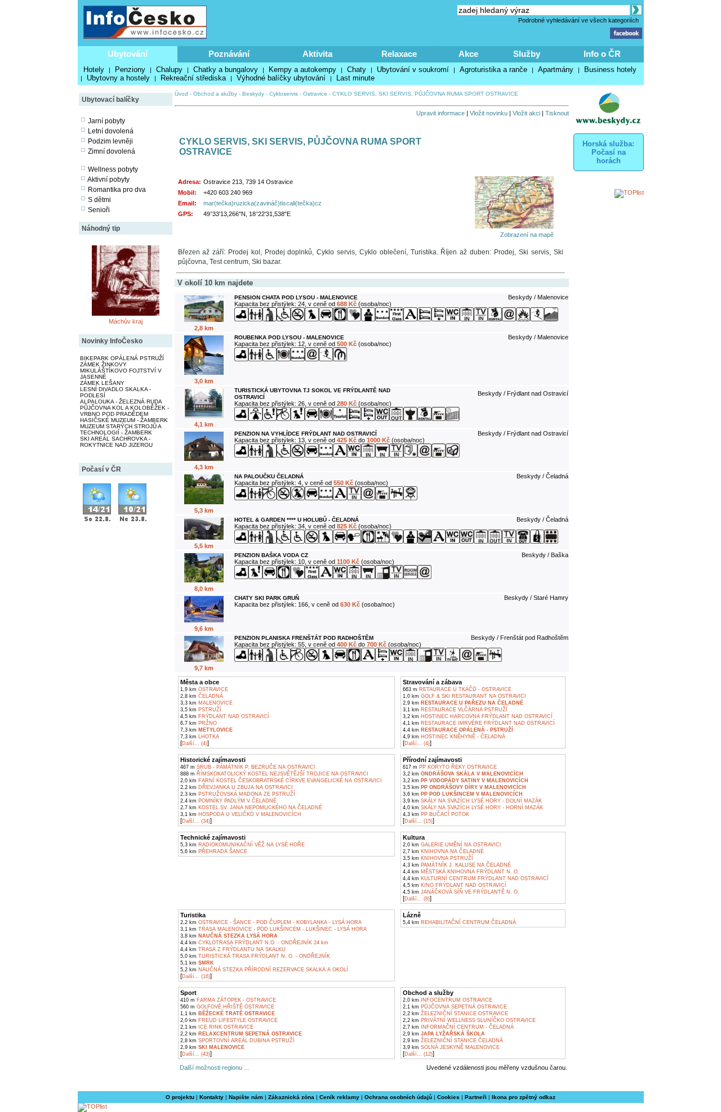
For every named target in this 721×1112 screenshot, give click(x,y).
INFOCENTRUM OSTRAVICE (447, 1000)
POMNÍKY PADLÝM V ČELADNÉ (228, 801)
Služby (526, 54)
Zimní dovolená (111, 151)
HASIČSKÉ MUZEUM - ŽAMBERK (124, 420)
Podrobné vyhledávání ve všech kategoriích (578, 20)
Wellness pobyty (113, 169)
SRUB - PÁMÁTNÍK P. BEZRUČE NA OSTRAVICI (247, 767)
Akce (468, 54)
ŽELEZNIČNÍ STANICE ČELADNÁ (453, 1040)
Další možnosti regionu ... (212, 1067)
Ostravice (315, 94)
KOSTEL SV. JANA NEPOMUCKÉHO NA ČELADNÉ (251, 807)
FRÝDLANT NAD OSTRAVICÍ (224, 716)
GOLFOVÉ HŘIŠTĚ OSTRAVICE (227, 1007)
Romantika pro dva (117, 190)
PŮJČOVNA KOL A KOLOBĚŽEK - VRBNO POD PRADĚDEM (124, 411)
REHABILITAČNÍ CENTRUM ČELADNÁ (459, 922)
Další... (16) (196, 976)
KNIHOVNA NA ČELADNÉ (443, 851)
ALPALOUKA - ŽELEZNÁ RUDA (121, 401)
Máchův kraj (126, 321)
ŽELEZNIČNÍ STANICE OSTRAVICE (455, 1013)
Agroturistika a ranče (493, 69)
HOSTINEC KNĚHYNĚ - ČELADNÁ (454, 736)
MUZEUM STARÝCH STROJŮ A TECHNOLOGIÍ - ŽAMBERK (120, 429)
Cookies (448, 1097)
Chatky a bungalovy (225, 69)
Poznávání (229, 54)
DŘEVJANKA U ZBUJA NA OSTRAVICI (236, 787)
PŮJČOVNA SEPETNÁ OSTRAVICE (455, 1007)
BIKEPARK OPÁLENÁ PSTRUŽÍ (122, 358)
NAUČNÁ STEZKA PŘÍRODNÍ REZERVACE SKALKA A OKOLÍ (264, 969)
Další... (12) (418, 1054)
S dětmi (99, 200)
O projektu (180, 1097)
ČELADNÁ (201, 696)
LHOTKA (199, 736)
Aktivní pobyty (108, 179)
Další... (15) (418, 821)
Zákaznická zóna (291, 1097)
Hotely (93, 69)
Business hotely (610, 69)
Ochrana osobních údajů (398, 1097)
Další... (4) (194, 743)
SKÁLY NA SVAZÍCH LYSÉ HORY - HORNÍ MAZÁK (473, 807)
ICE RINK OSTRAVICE (216, 1027)
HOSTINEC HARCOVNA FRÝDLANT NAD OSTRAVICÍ (478, 716)
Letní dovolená (110, 131)
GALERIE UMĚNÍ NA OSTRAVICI (452, 845)
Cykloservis (283, 94)
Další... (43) (196, 1054)
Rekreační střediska (193, 78)
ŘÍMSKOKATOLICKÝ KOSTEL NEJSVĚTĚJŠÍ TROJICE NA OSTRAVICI (274, 774)
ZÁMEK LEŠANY (102, 383)
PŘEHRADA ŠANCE (213, 851)
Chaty (356, 69)
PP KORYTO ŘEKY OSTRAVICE (450, 767)
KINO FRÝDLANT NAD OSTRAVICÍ (454, 885)
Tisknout (557, 113)
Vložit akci (526, 113)
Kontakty (211, 1097)
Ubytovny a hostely (118, 78)
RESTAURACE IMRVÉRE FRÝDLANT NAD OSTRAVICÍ (479, 723)
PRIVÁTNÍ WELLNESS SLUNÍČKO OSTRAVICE (469, 1020)
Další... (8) (417, 899)
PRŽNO (198, 723)
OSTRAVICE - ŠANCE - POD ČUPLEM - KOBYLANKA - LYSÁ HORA (271, 922)
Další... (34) (196, 821)
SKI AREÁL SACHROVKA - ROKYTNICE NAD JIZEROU (116, 442)
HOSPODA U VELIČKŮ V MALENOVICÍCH (240, 814)
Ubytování (128, 54)
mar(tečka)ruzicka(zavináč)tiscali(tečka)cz (262, 203)
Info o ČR (602, 54)
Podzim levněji (110, 141)
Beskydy (253, 94)
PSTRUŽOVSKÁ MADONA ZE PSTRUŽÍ (237, 794)
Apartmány (555, 69)
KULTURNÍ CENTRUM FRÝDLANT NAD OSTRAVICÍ (476, 878)
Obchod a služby (215, 94)
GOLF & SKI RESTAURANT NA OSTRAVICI (464, 696)
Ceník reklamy (339, 1097)
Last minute (355, 78)
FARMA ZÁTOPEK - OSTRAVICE (228, 1000)
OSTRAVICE (204, 689)
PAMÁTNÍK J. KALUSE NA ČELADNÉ (457, 865)
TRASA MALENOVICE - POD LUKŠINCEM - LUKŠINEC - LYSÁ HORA (273, 929)
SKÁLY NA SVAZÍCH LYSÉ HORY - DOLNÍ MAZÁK (472, 801)
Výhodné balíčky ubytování (281, 78)
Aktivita (317, 54)
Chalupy (169, 69)
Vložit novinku (489, 113)
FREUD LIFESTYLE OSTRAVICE (229, 1020)
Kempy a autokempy (302, 69)
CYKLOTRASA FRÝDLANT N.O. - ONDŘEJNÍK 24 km (254, 942)
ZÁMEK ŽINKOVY (103, 364)
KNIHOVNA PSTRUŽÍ (438, 858)
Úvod (181, 94)
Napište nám (246, 1097)
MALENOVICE (206, 703)
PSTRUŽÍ (200, 709)
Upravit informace (440, 113)
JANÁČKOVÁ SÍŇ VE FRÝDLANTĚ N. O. (461, 892)
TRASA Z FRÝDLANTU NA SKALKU (233, 949)
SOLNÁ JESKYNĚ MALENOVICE (451, 1047)
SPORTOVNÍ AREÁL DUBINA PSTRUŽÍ (237, 1040)
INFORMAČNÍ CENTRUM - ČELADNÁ (458, 1027)
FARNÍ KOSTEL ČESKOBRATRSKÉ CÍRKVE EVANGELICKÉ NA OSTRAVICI (281, 780)
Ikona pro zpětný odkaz (523, 1097)
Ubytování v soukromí (413, 69)
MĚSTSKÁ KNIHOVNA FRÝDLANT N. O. (461, 872)
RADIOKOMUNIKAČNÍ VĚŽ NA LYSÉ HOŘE (242, 845)
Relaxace (399, 54)
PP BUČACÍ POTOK (436, 814)
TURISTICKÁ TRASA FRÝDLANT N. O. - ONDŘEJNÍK (255, 956)
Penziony (130, 69)
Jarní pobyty (106, 121)
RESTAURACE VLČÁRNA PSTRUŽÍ (455, 709)
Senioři (99, 210)
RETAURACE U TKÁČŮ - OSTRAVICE (457, 689)
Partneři (476, 1097)
